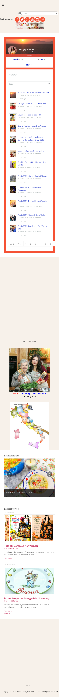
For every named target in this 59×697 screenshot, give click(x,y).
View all (7, 613)
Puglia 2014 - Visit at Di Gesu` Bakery (32, 215)
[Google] (27, 19)
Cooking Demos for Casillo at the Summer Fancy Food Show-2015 (31, 138)
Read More (8, 558)
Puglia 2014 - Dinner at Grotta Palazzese (29, 188)
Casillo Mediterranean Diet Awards (32, 126)
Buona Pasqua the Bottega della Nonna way (27, 598)
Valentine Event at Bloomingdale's (31, 151)
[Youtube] (32, 19)
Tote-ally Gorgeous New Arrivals (21, 545)
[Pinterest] (42, 19)
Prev (19, 244)
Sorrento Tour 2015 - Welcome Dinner (33, 92)
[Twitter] (22, 19)
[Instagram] (37, 19)
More (28, 65)
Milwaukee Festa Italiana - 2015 (30, 115)
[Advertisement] (20, 298)
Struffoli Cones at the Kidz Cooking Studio (32, 163)
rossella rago (26, 50)
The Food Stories (11, 548)
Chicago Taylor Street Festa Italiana (32, 103)
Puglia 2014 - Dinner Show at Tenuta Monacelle (32, 202)
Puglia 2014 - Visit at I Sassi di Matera (32, 176)
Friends (18, 59)
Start (12, 244)
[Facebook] (17, 19)
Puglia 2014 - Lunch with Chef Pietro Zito (32, 227)
